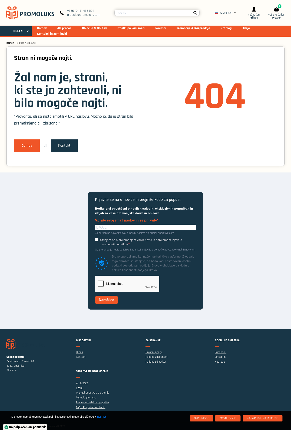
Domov (27, 145)
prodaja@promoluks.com (83, 15)
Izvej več (101, 416)
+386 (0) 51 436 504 (80, 11)
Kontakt (64, 145)
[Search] (195, 13)
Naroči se (106, 300)
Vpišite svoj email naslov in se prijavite (126, 220)
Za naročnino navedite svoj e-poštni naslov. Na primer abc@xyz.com (134, 233)
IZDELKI (18, 31)
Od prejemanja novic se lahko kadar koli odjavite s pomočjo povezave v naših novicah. (145, 249)
